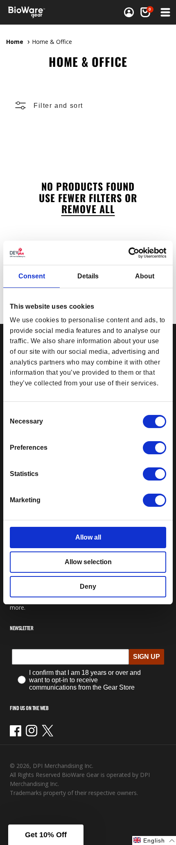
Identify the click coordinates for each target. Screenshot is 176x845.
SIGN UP (146, 656)
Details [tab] (88, 276)
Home (14, 42)
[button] (145, 12)
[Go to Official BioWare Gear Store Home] (29, 12)
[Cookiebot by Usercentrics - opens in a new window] (130, 252)
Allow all (88, 537)
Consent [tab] (31, 276)
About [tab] (144, 276)
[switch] (154, 447)
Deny (88, 586)
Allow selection (88, 561)
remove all (88, 208)
